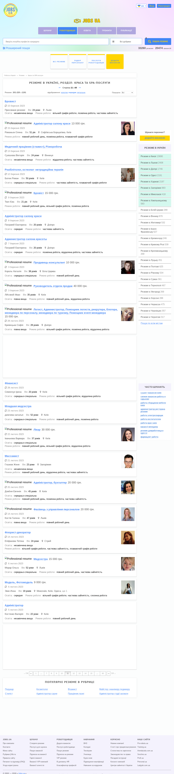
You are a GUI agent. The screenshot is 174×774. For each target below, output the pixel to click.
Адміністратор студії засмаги (113, 693)
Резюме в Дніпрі (149, 169)
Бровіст (39, 193)
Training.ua (141, 747)
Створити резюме (37, 743)
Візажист (72, 689)
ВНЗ (85, 743)
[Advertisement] (70, 357)
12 (74, 673)
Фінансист (11, 383)
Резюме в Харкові (150, 181)
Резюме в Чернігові (151, 317)
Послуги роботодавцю (66, 747)
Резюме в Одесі (149, 175)
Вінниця (49, 155)
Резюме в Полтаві (150, 266)
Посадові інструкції (118, 758)
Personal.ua (142, 762)
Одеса (57, 591)
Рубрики (6, 754)
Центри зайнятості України (121, 765)
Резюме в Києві (149, 156)
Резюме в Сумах (149, 279)
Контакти (6, 747)
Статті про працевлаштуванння (123, 747)
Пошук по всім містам (152, 323)
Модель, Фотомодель (19, 582)
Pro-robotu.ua (142, 743)
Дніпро (51, 224)
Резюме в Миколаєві (151, 194)
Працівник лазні (76, 693)
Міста (13, 754)
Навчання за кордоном (93, 765)
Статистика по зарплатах (121, 751)
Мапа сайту (7, 751)
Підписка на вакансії (38, 754)
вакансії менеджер (149, 427)
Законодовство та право (120, 754)
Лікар (37, 429)
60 (103, 673)
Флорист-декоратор (18, 532)
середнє (72, 92)
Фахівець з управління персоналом (57, 509)
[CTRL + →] (108, 673)
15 (91, 673)
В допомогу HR (63, 762)
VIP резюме (61, 758)
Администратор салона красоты (26, 239)
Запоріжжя (45, 464)
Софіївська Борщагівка (53, 132)
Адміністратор (14, 605)
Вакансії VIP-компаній (39, 762)
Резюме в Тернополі (151, 285)
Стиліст (9, 693)
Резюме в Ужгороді (150, 292)
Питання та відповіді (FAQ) (14, 762)
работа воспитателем (151, 419)
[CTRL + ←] (31, 673)
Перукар (9, 689)
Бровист (10, 101)
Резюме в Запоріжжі (151, 188)
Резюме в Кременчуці (152, 238)
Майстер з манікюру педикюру (114, 689)
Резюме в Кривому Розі (153, 244)
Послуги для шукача (38, 747)
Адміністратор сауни (46, 693)
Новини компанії (117, 743)
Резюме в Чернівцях (151, 311)
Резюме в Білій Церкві (152, 210)
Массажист (12, 456)
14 (85, 673)
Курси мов (88, 758)
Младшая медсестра (18, 406)
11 (68, 673)
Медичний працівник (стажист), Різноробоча (33, 146)
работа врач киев (149, 423)
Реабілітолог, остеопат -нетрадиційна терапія (34, 169)
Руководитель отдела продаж (53, 286)
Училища (87, 754)
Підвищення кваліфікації (94, 762)
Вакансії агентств (37, 765)
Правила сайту (9, 758)
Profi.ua (140, 758)
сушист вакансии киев (151, 393)
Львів (49, 110)
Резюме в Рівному (150, 273)
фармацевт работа (149, 437)
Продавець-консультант (49, 262)
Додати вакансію (64, 743)
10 (62, 673)
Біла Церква (48, 271)
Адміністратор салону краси (52, 123)
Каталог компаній (118, 762)
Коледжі (87, 747)
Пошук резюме (63, 751)
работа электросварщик (152, 415)
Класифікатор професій (66, 765)
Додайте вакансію (155, 138)
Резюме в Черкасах (151, 304)
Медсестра (41, 559)
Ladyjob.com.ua (143, 765)
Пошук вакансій (36, 751)
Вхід (152, 6)
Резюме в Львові (149, 163)
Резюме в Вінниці (150, 216)
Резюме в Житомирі (151, 222)
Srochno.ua (141, 754)
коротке (64, 92)
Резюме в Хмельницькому (154, 200)
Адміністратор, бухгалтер (50, 482)
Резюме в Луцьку (149, 260)
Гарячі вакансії (36, 758)
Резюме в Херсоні (150, 298)
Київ (69, 132)
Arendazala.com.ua (145, 751)
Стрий (47, 541)
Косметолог (42, 689)
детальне (81, 92)
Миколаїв (42, 591)
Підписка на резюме (65, 754)
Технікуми (88, 751)
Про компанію (8, 743)
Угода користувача (10, 765)
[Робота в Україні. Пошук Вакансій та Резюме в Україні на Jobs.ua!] (10, 10)
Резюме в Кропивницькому (154, 251)
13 (79, 673)
